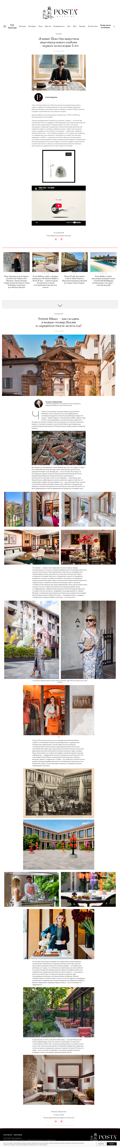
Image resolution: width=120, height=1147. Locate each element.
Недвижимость (59, 26)
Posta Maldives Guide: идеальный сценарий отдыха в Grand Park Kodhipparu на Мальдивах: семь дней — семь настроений (103, 280)
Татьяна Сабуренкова (59, 1111)
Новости (74, 273)
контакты (7, 1135)
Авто (69, 26)
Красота (48, 26)
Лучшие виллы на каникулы (105, 26)
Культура (22, 26)
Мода (40, 26)
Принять (111, 1143)
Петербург (32, 26)
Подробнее (101, 1143)
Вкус (75, 26)
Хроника (82, 26)
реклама (18, 1135)
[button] (28, 710)
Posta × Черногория (12, 26)
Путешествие (93, 26)
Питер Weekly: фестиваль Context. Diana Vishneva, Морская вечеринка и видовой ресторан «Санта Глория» (74, 279)
